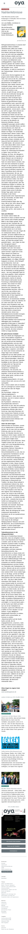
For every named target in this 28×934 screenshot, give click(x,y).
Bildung (3, 905)
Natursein (3, 892)
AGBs (2, 867)
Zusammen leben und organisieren (10, 897)
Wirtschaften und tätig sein (8, 895)
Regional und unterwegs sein (8, 894)
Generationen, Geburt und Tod (9, 889)
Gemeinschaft (4, 906)
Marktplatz (4, 878)
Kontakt (3, 863)
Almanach (3, 902)
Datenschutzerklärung (6, 866)
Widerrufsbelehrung (6, 869)
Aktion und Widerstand (7, 883)
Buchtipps (3, 911)
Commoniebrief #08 (6, 919)
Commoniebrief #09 (6, 918)
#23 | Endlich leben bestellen (13, 841)
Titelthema (4, 912)
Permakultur (4, 908)
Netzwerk (3, 927)
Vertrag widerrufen (6, 871)
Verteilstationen (13, 850)
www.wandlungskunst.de (8, 692)
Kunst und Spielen (5, 891)
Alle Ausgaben (4, 922)
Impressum (4, 864)
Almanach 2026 (5, 921)
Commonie (4, 903)
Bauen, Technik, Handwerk (8, 885)
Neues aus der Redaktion (13, 846)
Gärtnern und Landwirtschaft (8, 886)
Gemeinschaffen (5, 888)
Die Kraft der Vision (6, 909)
